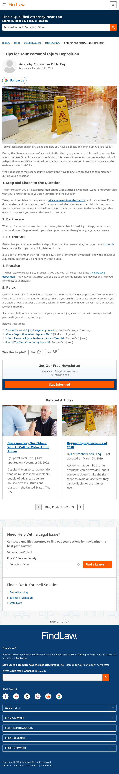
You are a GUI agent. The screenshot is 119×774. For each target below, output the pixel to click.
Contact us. (22, 657)
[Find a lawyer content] (113, 717)
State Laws (15, 603)
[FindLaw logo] (17, 5)
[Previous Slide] (38, 507)
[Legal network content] (113, 748)
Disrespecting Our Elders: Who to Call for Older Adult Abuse (28, 447)
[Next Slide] (80, 507)
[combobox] (44, 564)
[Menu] (4, 5)
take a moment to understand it (66, 200)
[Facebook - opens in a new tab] (5, 696)
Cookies (45, 765)
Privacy (17, 765)
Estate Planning (18, 592)
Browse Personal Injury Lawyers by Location (31, 330)
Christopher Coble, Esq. (86, 454)
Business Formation (21, 597)
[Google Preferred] (59, 696)
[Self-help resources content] (113, 727)
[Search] (113, 4)
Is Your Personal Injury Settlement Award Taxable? (34, 338)
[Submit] (105, 677)
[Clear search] (78, 564)
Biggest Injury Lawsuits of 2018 (87, 445)
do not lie (108, 244)
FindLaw (6, 43)
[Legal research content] (113, 738)
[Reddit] (48, 696)
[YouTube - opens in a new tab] (16, 696)
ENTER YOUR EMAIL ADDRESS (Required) (24, 671)
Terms (5, 765)
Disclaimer (30, 765)
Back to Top (61, 621)
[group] (59, 458)
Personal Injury (52, 43)
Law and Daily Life (32, 43)
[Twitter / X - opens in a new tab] (27, 696)
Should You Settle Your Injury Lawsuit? (27, 342)
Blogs (17, 43)
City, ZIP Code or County (22, 558)
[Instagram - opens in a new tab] (38, 696)
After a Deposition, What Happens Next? (29, 334)
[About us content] (113, 707)
